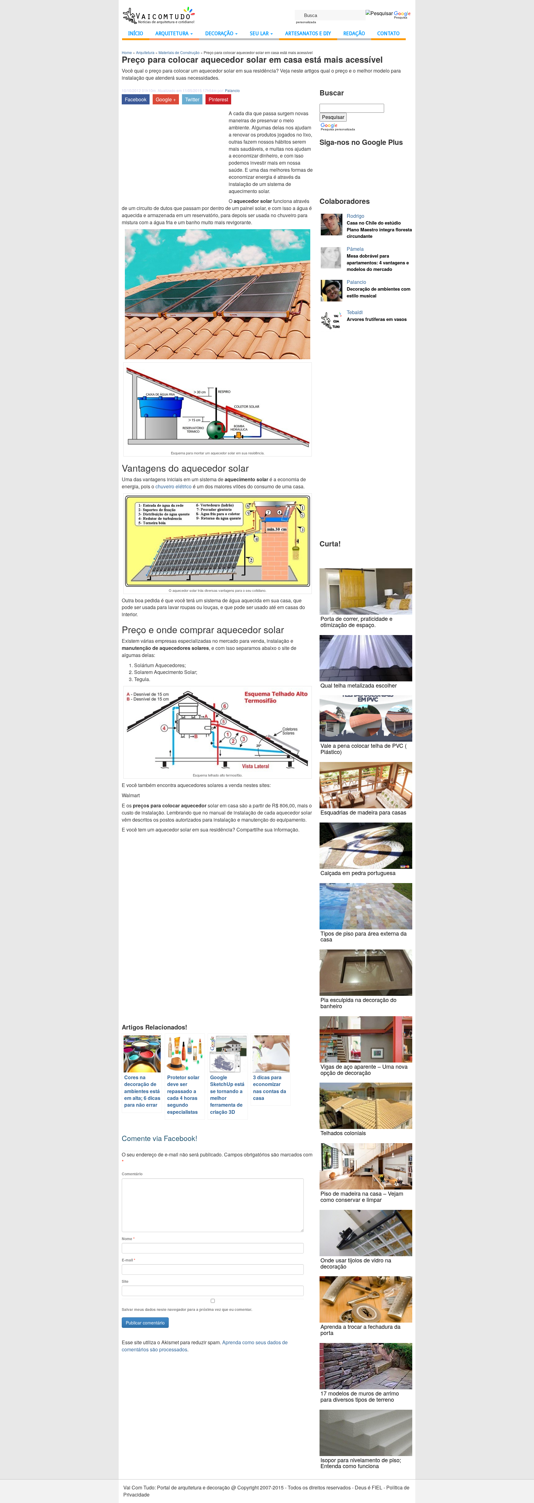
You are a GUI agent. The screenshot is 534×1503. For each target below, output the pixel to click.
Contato (388, 33)
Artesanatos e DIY (308, 33)
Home (127, 52)
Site (125, 1281)
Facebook (135, 99)
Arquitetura (172, 33)
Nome (128, 1238)
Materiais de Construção (179, 52)
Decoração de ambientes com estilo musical (378, 292)
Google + (166, 99)
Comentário (132, 1174)
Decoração (220, 33)
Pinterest (218, 99)
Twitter (192, 99)
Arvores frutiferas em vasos (377, 319)
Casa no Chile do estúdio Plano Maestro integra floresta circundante (379, 229)
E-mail (128, 1260)
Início (135, 33)
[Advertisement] (174, 156)
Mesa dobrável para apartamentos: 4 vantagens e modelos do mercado (378, 262)
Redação (354, 33)
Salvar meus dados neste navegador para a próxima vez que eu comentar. (187, 1309)
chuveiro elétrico (173, 486)
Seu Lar (260, 33)
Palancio (232, 90)
